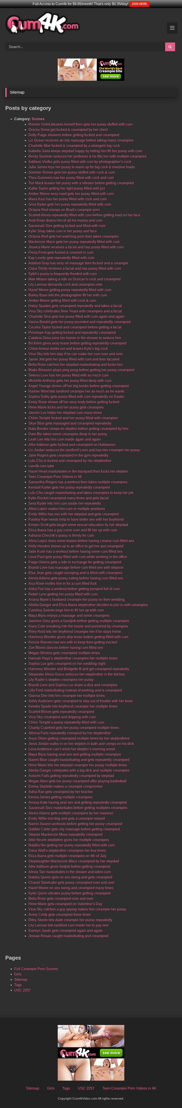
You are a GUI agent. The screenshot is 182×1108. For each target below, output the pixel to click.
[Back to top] (168, 1094)
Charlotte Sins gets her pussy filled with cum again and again (76, 316)
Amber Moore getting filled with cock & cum (62, 300)
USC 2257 (22, 990)
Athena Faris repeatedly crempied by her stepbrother (69, 733)
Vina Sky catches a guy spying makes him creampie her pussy (77, 909)
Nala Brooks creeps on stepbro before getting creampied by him (78, 429)
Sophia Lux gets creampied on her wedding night (66, 663)
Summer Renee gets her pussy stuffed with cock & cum (71, 172)
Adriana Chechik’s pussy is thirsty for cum (61, 535)
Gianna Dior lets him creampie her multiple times (66, 696)
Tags (18, 985)
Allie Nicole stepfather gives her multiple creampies (68, 840)
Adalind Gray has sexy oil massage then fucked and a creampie (78, 263)
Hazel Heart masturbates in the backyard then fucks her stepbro (78, 471)
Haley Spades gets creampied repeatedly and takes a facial (75, 306)
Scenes (38, 119)
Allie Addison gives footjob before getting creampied (69, 866)
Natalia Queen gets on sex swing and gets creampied (70, 877)
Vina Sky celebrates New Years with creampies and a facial (75, 311)
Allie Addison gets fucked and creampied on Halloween (71, 445)
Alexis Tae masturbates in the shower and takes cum (69, 872)
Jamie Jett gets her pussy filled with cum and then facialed (73, 359)
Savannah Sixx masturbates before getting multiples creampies (77, 808)
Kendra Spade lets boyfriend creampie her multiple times (72, 706)
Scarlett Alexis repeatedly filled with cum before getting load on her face (84, 215)
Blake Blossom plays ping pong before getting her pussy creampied (81, 370)
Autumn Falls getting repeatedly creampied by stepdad (71, 776)
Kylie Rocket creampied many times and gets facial (68, 498)
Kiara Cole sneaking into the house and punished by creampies (78, 626)
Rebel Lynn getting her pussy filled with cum (62, 594)
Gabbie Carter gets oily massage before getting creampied (74, 829)
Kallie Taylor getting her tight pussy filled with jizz (66, 188)
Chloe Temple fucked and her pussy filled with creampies (73, 418)
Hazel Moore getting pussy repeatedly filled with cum (69, 290)
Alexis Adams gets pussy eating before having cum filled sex (75, 578)
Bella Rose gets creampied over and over (60, 898)
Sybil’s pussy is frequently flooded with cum (62, 274)
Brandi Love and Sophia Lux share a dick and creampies (72, 685)
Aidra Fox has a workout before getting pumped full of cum (74, 589)
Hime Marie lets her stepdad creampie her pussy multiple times (77, 765)
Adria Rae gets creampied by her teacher (60, 792)
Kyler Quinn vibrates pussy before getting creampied (69, 893)
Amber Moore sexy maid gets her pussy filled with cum (71, 194)
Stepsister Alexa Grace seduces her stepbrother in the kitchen (76, 674)
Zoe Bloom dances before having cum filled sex (65, 647)
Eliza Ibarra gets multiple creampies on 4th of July (67, 856)
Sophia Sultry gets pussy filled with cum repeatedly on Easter (76, 396)
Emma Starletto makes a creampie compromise (65, 786)
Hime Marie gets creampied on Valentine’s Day (65, 904)
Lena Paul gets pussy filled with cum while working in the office (77, 557)
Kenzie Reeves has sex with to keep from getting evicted (72, 642)
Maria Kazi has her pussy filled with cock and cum (67, 199)
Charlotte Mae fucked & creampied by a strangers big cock (74, 146)
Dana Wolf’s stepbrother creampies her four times (67, 850)
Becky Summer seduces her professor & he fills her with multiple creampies (87, 156)
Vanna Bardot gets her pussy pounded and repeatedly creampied (79, 322)
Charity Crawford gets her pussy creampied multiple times (73, 728)
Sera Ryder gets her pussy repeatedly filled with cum (69, 204)
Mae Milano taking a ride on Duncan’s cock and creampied (74, 279)
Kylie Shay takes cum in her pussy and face (62, 231)
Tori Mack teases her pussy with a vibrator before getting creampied (81, 183)
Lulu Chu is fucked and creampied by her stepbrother (69, 461)
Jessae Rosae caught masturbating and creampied (68, 936)
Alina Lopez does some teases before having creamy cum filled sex (81, 541)
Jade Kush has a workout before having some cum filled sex (75, 551)
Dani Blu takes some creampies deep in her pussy (67, 434)
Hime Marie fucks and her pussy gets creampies (66, 407)
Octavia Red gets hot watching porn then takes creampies (73, 236)
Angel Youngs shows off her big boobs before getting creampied (78, 386)
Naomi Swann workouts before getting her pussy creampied (75, 824)
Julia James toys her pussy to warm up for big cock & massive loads (81, 167)
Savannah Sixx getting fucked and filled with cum (66, 226)
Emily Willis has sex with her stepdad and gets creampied (73, 514)
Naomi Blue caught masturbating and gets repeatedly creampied (78, 760)
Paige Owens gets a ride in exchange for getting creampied (74, 562)
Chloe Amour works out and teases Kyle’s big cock (68, 348)
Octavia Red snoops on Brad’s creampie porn (64, 210)
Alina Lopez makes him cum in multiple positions (66, 509)
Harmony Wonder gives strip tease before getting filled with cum (78, 637)
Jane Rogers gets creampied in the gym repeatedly (68, 455)
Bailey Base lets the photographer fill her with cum (67, 295)
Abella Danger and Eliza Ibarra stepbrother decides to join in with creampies (88, 605)
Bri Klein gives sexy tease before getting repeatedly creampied (77, 343)
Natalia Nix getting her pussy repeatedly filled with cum (71, 845)
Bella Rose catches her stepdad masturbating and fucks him (75, 364)
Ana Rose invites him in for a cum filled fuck (62, 583)
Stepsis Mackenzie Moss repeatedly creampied (65, 834)
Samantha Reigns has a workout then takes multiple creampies (77, 482)
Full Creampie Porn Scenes (36, 969)
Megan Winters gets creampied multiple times (64, 653)
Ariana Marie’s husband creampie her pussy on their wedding (76, 599)
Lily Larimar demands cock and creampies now (65, 284)
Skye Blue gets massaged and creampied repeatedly (69, 423)
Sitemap (20, 979)
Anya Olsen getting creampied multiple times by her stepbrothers (79, 738)
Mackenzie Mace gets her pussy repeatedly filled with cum (74, 242)
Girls (18, 974)
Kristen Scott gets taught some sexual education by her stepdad (78, 525)
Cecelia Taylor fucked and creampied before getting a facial (74, 327)
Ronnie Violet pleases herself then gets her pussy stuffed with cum (80, 124)
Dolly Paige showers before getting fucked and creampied (73, 135)
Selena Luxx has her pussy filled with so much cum (68, 375)
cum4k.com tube (41, 466)
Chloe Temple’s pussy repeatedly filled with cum (66, 722)
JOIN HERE (139, 4)
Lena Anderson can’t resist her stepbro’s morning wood (71, 749)
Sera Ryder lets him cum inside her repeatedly (64, 503)
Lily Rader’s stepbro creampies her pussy (61, 679)
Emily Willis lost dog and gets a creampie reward (66, 818)
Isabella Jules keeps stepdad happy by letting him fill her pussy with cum (85, 151)
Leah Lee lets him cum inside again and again (64, 439)
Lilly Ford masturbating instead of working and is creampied (75, 690)
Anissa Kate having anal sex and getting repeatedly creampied (77, 802)
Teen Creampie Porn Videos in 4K (55, 477)
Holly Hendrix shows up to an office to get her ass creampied (75, 546)
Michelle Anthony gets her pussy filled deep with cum (69, 380)
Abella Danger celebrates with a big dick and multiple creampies (78, 770)
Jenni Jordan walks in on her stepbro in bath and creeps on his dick (81, 744)
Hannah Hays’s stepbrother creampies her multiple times (72, 658)
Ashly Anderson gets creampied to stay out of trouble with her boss (80, 701)
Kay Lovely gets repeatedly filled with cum (61, 258)
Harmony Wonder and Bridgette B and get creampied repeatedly (78, 669)
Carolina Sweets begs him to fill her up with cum (66, 610)
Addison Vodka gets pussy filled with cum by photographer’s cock (79, 162)
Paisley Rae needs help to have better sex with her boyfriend (76, 519)
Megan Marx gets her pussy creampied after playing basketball (77, 781)
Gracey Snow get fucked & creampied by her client (68, 129)
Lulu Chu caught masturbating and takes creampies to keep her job (80, 493)
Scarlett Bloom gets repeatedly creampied (61, 712)
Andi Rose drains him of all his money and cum (65, 220)
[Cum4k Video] (91, 24)
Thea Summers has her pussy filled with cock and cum (71, 178)
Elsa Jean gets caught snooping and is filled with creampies (75, 573)
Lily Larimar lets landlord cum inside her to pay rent (68, 925)
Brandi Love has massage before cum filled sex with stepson (75, 567)
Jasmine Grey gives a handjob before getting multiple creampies (78, 621)
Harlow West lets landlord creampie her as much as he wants (76, 391)
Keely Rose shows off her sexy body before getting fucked (73, 402)
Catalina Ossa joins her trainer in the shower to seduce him (74, 338)
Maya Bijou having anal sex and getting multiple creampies (74, 754)
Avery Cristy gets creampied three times (59, 914)
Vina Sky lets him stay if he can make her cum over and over (75, 354)
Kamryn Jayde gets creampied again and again (65, 930)
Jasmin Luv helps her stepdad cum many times (65, 412)
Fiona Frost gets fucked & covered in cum (60, 252)
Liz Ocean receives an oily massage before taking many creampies (80, 140)
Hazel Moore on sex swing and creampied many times (70, 888)
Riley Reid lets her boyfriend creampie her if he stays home (74, 631)
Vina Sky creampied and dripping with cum (62, 717)
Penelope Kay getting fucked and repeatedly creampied (72, 332)
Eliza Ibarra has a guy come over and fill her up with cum (72, 530)
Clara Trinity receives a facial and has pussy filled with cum (74, 268)
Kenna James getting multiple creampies (60, 797)
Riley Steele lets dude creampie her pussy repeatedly (70, 920)
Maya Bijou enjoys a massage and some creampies (68, 615)
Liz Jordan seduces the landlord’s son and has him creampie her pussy (84, 450)
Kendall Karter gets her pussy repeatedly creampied (69, 487)
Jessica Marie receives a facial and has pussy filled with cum (76, 247)
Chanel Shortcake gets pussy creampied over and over (71, 882)
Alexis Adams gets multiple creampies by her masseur (70, 813)
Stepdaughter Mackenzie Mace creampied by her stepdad (73, 861)
